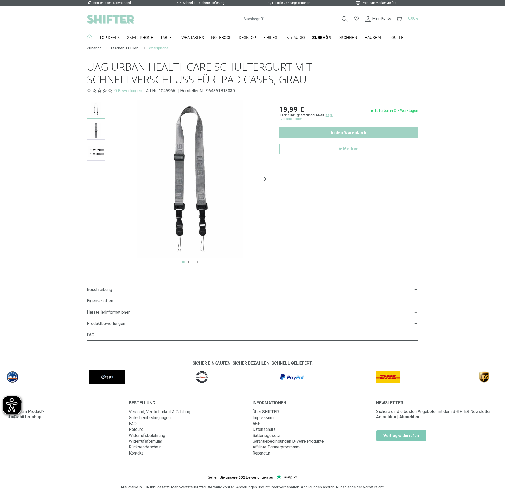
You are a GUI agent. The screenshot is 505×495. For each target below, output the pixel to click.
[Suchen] (344, 19)
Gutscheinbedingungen (150, 417)
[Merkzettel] (357, 19)
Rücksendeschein (145, 447)
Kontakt (136, 453)
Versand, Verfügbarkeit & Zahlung (159, 411)
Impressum (263, 417)
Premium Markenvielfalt (379, 3)
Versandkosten (221, 487)
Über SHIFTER (265, 411)
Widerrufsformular (145, 441)
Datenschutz (264, 429)
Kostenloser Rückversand (112, 3)
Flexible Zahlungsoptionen (291, 3)
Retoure (136, 429)
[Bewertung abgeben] (100, 90)
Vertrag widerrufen (401, 435)
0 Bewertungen (128, 90)
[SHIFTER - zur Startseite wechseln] (110, 19)
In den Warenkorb (348, 132)
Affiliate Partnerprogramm (276, 447)
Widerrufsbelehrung (147, 435)
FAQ (133, 423)
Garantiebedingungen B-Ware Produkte (288, 441)
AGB (256, 423)
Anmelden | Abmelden (397, 416)
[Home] (91, 37)
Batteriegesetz (266, 435)
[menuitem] (295, 19)
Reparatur (261, 453)
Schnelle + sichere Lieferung (203, 3)
